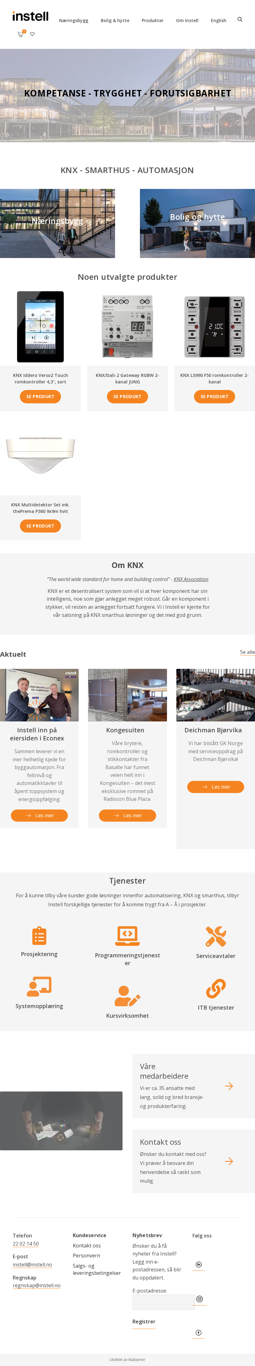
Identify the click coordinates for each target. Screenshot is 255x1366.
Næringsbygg (73, 20)
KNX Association (191, 579)
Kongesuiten (125, 730)
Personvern (86, 1255)
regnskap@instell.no (37, 1285)
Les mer (48, 817)
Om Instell (187, 20)
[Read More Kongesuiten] (127, 695)
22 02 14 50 (26, 1243)
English (218, 20)
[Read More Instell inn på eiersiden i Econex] (39, 695)
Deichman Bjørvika (213, 730)
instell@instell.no (32, 1264)
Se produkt (40, 396)
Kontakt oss (87, 1245)
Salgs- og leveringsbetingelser (97, 1269)
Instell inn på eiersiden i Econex (37, 734)
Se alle (247, 652)
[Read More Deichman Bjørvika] (215, 695)
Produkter (153, 20)
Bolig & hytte (115, 20)
